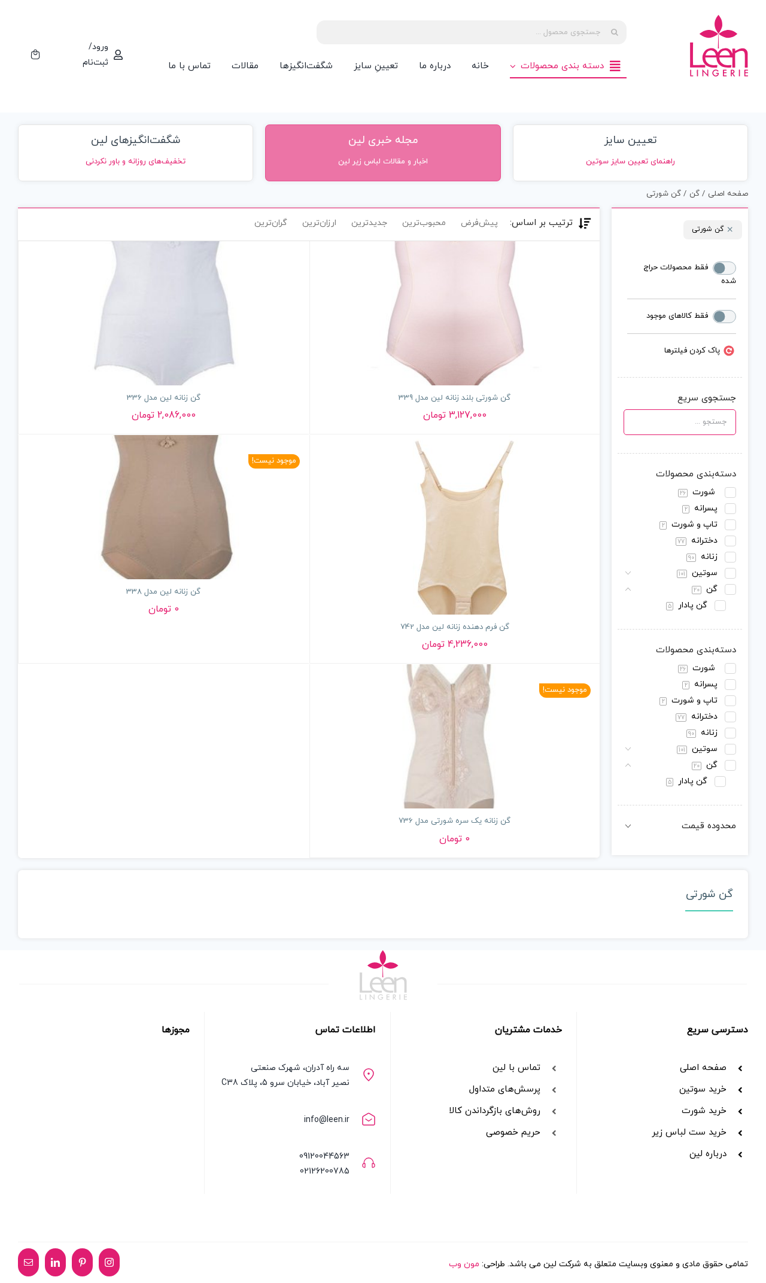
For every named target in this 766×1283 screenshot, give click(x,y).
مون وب (464, 1264)
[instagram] (109, 1262)
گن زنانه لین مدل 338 (163, 591)
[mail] (28, 1262)
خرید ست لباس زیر (689, 1132)
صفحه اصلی (703, 1068)
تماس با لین (516, 1068)
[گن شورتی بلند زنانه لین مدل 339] (455, 313)
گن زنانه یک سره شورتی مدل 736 (454, 821)
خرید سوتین (701, 1089)
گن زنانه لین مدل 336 (163, 398)
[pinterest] (82, 1262)
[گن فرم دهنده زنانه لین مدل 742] (455, 525)
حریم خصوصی (513, 1132)
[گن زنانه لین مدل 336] (164, 313)
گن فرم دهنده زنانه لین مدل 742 (454, 627)
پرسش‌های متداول (504, 1089)
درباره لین (708, 1154)
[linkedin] (55, 1262)
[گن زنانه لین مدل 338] (164, 507)
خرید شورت (704, 1111)
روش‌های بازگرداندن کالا (494, 1111)
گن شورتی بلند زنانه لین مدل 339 (454, 398)
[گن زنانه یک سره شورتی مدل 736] (455, 736)
